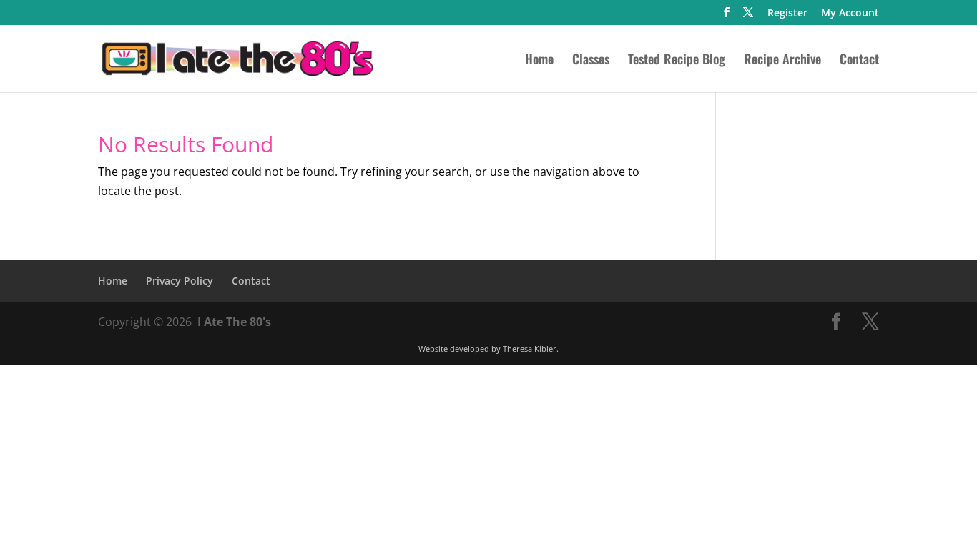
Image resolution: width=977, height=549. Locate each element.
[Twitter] (748, 16)
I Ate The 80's (234, 322)
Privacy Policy (179, 280)
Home (539, 61)
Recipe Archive (782, 61)
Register (787, 13)
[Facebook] (727, 16)
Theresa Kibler (529, 348)
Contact (859, 61)
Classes (590, 61)
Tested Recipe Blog (676, 61)
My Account (850, 13)
